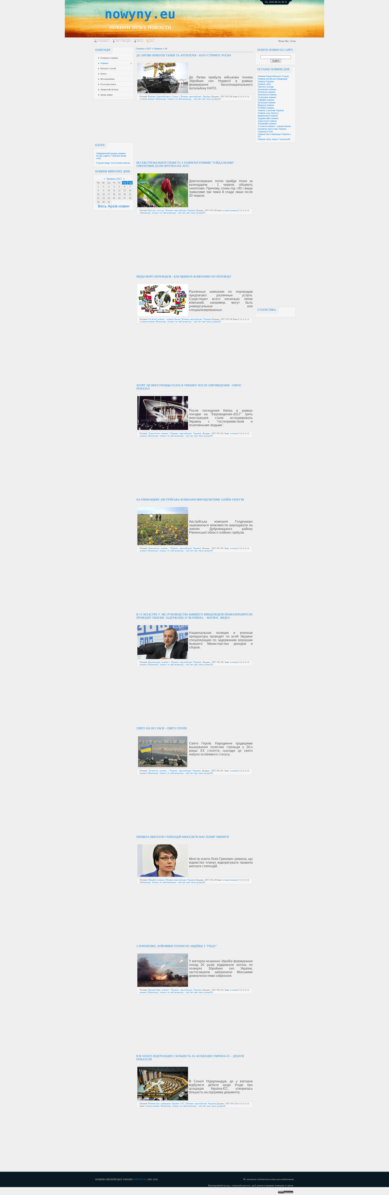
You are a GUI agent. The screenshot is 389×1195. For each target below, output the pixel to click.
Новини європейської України (195, 96)
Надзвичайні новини (268, 118)
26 (119, 198)
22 (98, 198)
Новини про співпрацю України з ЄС (166, 1103)
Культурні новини (266, 102)
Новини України (266, 81)
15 (98, 194)
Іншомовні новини (267, 89)
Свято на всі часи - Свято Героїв (161, 728)
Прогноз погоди (266, 86)
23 (103, 198)
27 (124, 198)
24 (109, 198)
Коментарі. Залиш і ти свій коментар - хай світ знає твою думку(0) (188, 99)
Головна (103, 41)
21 (130, 194)
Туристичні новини (267, 121)
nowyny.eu (140, 13)
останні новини (147, 99)
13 (124, 190)
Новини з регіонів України (271, 110)
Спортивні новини (267, 97)
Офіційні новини (266, 100)
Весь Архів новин (113, 206)
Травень (158, 48)
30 (103, 202)
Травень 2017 (114, 178)
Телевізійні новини (267, 123)
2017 (148, 48)
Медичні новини (266, 105)
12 (119, 190)
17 (109, 194)
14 (130, 190)
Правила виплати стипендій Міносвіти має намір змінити (182, 836)
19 (119, 194)
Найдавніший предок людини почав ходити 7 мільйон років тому (111, 155)
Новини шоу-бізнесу (268, 113)
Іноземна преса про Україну (272, 129)
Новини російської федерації (272, 79)
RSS (152, 41)
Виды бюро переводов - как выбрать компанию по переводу (183, 276)
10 (109, 190)
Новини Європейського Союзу (273, 76)
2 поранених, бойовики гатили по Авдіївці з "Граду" (176, 946)
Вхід (140, 41)
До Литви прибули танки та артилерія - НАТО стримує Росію (183, 55)
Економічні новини (267, 94)
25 (114, 198)
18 (114, 194)
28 (130, 198)
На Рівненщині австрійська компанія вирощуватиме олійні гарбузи (190, 499)
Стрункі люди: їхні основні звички (113, 163)
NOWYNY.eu (140, 1179)
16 (103, 194)
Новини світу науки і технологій (274, 139)
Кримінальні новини (268, 115)
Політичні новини (266, 92)
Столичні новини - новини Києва (274, 126)
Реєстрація (123, 41)
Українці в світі (265, 131)
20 (124, 194)
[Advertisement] (280, 16)
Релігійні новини (266, 108)
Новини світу (264, 84)
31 (109, 202)
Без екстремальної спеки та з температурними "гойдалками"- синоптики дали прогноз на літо (185, 164)
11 (114, 190)
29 (98, 202)
